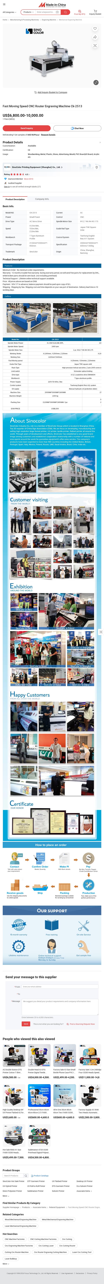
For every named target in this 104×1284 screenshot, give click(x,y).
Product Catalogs (40, 1175)
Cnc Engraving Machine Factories (19, 1245)
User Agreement (67, 1273)
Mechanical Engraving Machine (70, 20)
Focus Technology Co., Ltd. (34, 1273)
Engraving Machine (49, 20)
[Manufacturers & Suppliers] (52, 4)
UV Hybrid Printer (10, 1186)
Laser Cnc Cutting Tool (81, 1252)
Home (5, 20)
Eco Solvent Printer (84, 1186)
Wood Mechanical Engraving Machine (20, 1219)
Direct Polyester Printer (12, 1191)
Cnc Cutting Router (67, 1245)
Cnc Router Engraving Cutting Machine (50, 1252)
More (5, 1263)
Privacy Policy (92, 1273)
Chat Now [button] (79, 128)
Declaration (80, 1273)
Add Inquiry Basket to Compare (52, 92)
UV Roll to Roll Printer (36, 1186)
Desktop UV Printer (84, 1181)
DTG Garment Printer (61, 1186)
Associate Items (83, 1191)
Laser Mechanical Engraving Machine (20, 1226)
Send (26, 1024)
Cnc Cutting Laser (46, 1245)
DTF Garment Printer (36, 1181)
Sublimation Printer (35, 1191)
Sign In (7, 186)
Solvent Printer (58, 1191)
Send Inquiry (27, 128)
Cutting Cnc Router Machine (16, 1252)
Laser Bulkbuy (11, 1258)
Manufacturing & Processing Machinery (24, 20)
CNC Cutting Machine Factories (43, 1239)
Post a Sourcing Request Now (81, 1024)
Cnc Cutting (67, 1239)
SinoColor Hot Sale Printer (13, 1181)
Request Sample (48, 135)
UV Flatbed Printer (59, 1181)
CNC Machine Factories (15, 1239)
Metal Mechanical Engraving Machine (57, 1219)
